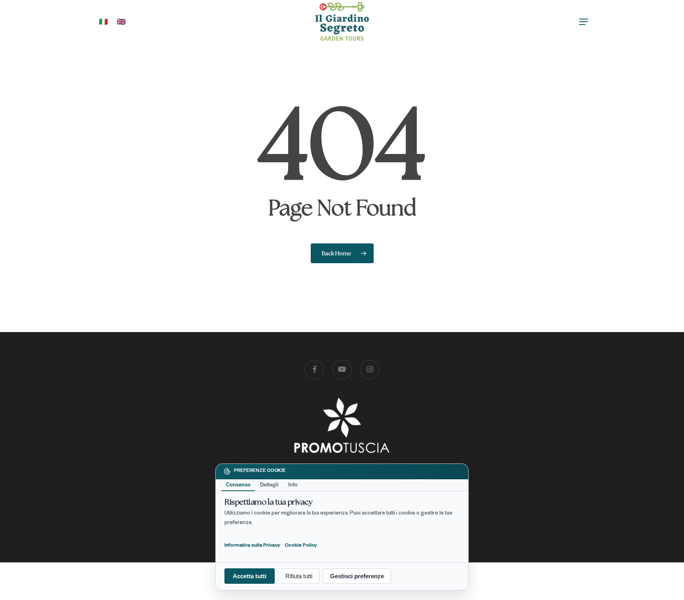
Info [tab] (293, 485)
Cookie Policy (301, 545)
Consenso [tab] (238, 485)
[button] (584, 22)
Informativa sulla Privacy (252, 545)
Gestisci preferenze (357, 576)
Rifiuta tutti (298, 576)
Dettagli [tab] (269, 485)
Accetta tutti (249, 576)
